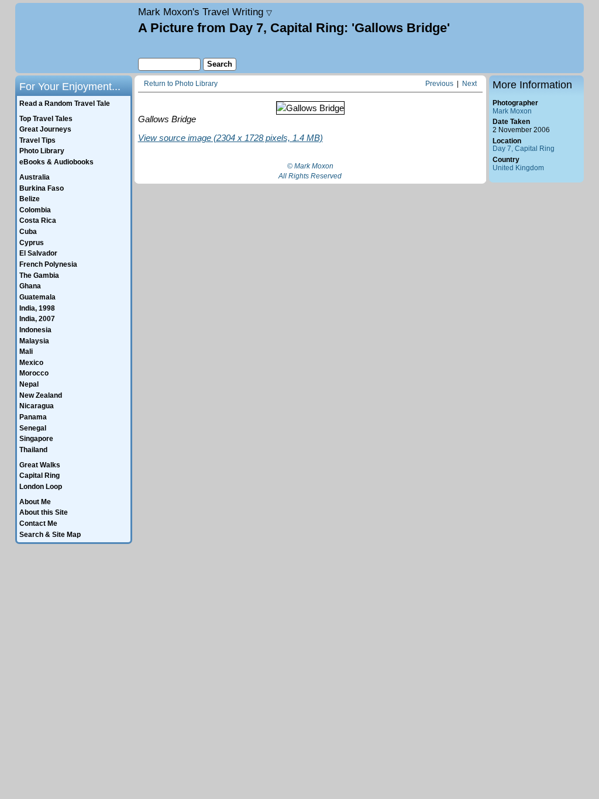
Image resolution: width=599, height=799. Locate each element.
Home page (75, 38)
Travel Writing (205, 12)
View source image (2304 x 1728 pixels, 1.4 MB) (230, 138)
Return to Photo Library (181, 84)
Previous (439, 84)
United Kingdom (518, 167)
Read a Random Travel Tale (64, 103)
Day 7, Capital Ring (524, 148)
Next (469, 84)
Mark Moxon (512, 111)
